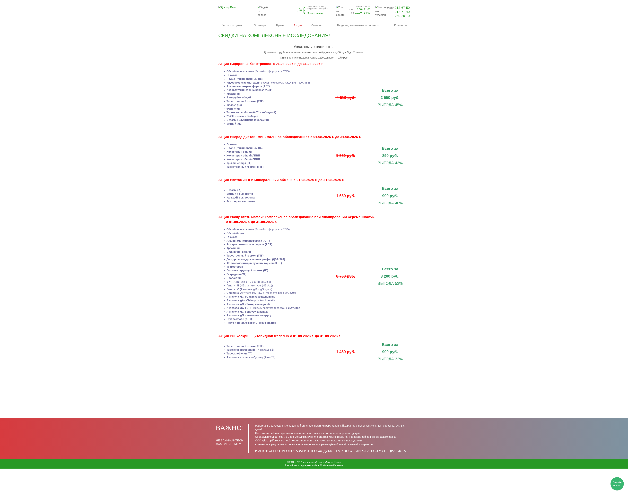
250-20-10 (402, 16)
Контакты (400, 25)
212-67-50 (398, 7)
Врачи (280, 25)
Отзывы (316, 25)
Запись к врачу (315, 13)
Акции (298, 25)
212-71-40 (402, 12)
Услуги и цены (232, 25)
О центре (260, 25)
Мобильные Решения (331, 465)
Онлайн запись (617, 484)
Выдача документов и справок (358, 25)
